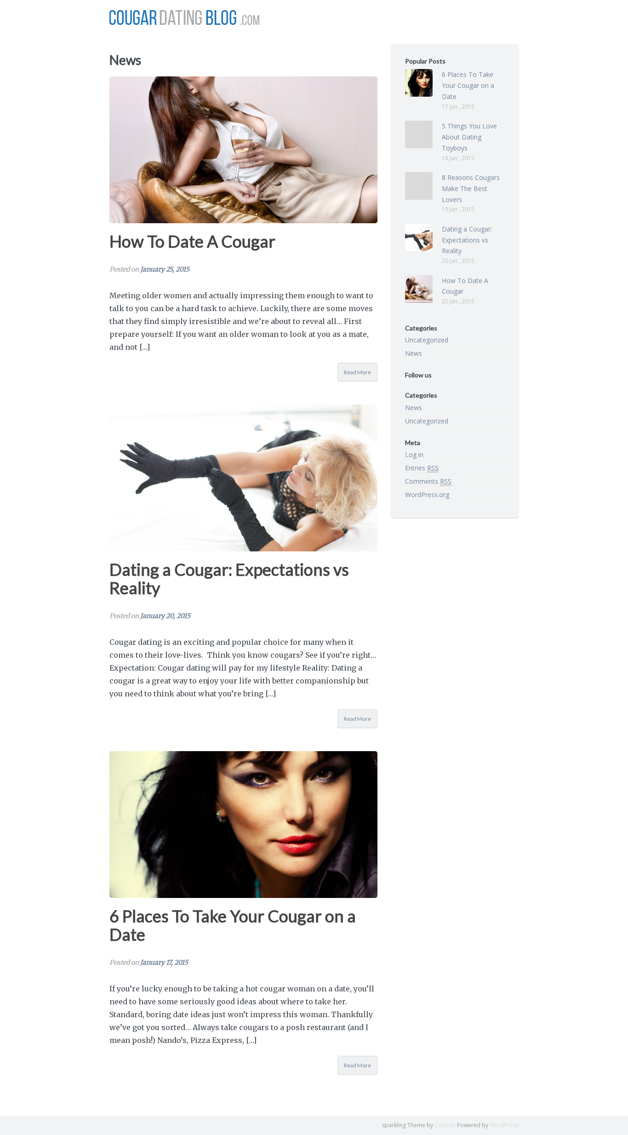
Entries (422, 467)
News (413, 353)
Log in (414, 454)
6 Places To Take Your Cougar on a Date (232, 925)
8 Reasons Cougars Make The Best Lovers (471, 188)
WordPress (504, 1125)
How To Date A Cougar (192, 241)
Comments (428, 481)
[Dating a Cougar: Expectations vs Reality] (243, 478)
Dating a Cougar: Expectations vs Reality (229, 578)
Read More (357, 372)
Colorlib (445, 1125)
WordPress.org (427, 494)
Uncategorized (426, 340)
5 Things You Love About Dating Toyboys (469, 137)
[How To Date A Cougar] (243, 149)
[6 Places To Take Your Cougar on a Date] (243, 824)
